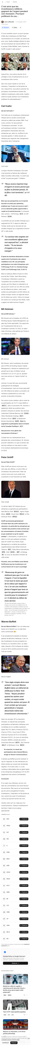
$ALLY (4, 745)
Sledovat (25, 819)
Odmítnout (5, 1043)
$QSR (17, 421)
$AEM (8, 514)
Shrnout (6, 27)
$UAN (10, 216)
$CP (21, 426)
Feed (8, 2)
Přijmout (13, 1043)
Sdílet (15, 27)
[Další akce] (27, 995)
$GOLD (16, 511)
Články (15, 2)
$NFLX (4, 405)
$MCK (22, 745)
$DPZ (14, 418)
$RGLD (22, 514)
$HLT (21, 416)
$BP (18, 552)
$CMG (26, 413)
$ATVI (17, 742)
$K (3, 554)
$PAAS (14, 516)
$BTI (9, 549)
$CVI (21, 214)
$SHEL (12, 552)
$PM (3, 552)
